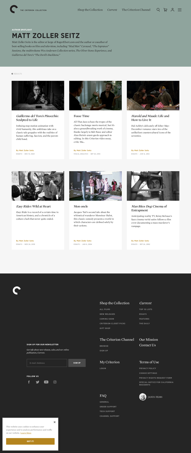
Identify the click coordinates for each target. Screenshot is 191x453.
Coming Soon (107, 319)
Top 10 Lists (145, 309)
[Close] (54, 422)
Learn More (25, 433)
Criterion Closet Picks (112, 323)
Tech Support (107, 411)
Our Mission (148, 339)
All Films (105, 309)
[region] (30, 434)
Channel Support (109, 416)
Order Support (108, 407)
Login (103, 368)
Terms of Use (149, 362)
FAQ (103, 395)
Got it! (30, 441)
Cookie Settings (148, 373)
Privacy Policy (147, 368)
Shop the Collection (90, 10)
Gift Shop (105, 328)
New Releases (107, 314)
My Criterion (110, 362)
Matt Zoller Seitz (26, 150)
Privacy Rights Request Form (155, 378)
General (104, 402)
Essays (19, 154)
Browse (104, 346)
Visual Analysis (81, 154)
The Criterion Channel (136, 10)
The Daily (144, 323)
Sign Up (104, 351)
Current (112, 10)
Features (144, 319)
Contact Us (147, 345)
